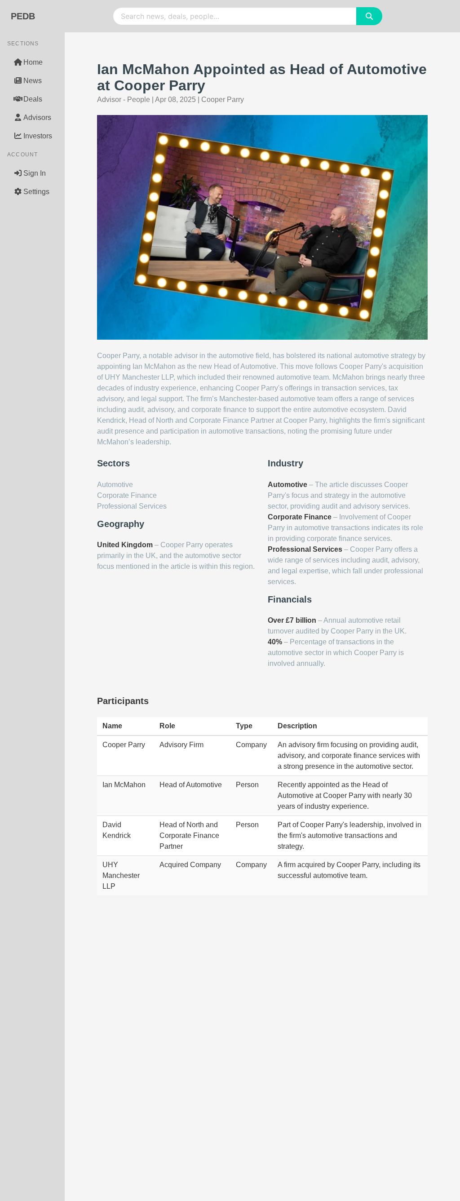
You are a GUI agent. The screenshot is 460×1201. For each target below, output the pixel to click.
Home (33, 62)
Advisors (37, 117)
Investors (37, 136)
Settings (36, 191)
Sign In (34, 173)
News (32, 80)
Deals (32, 99)
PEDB (23, 16)
